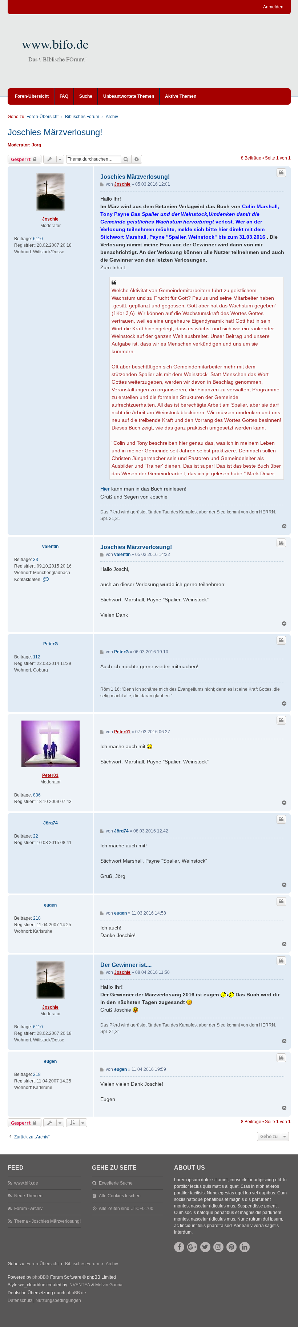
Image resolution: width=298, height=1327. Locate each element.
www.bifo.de (55, 43)
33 (35, 559)
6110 (38, 238)
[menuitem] (20, 1301)
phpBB (39, 1277)
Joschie (50, 219)
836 (37, 795)
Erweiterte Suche (116, 1183)
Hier (105, 489)
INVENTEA (79, 1284)
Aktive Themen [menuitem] (180, 96)
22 (35, 836)
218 (37, 918)
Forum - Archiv (28, 1208)
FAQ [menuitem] (64, 96)
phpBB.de (76, 1292)
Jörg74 (50, 823)
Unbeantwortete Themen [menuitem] (128, 96)
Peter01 (50, 775)
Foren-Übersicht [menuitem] (32, 96)
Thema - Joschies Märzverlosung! (47, 1221)
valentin (50, 546)
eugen (50, 905)
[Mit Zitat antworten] (281, 172)
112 (36, 657)
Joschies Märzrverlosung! (136, 547)
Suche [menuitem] (85, 96)
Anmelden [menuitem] (273, 6)
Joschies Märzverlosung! (55, 132)
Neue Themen (28, 1195)
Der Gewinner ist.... (126, 965)
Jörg (36, 145)
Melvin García (108, 1284)
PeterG (50, 643)
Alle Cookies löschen (120, 1195)
